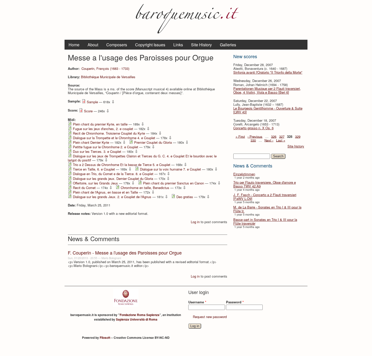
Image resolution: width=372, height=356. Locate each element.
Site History (201, 45)
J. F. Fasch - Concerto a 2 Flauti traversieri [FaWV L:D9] (264, 196)
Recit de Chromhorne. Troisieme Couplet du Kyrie (109, 133)
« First (240, 136)
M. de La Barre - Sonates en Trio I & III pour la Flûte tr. (267, 209)
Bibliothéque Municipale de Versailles (108, 76)
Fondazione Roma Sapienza (139, 314)
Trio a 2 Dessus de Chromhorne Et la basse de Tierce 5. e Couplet (121, 164)
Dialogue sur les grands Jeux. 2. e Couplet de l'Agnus (112, 196)
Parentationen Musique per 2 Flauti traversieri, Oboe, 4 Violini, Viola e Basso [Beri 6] (267, 90)
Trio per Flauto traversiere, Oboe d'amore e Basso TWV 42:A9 (264, 184)
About (93, 45)
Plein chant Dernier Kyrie (91, 142)
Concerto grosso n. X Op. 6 (253, 127)
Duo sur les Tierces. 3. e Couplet (97, 151)
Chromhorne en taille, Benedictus (145, 187)
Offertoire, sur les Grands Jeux (95, 183)
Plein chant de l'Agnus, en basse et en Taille (105, 192)
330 (253, 140)
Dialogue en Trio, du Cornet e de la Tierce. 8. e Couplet (113, 173)
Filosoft (105, 337)
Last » (280, 140)
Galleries (228, 45)
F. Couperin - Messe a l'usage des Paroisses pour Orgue (125, 252)
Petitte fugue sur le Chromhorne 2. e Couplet (105, 146)
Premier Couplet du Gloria (153, 142)
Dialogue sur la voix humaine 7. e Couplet (170, 169)
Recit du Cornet (84, 187)
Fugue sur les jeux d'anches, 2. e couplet (103, 128)
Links (178, 45)
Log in (195, 221)
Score (88, 111)
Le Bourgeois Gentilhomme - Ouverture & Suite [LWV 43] (267, 110)
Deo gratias (184, 196)
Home (74, 45)
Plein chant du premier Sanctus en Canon (173, 183)
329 (297, 136)
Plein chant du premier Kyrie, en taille (100, 124)
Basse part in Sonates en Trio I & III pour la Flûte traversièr (265, 221)
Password (235, 302)
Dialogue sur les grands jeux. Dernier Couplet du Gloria (113, 178)
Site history (295, 146)
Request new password (210, 316)
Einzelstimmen (244, 174)
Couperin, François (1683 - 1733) (105, 68)
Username (197, 302)
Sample (92, 101)
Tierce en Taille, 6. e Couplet (94, 169)
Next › (268, 140)
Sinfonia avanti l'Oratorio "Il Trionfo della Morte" (267, 72)
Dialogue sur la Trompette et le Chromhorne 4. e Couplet (114, 137)
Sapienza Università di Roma (136, 319)
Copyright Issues (150, 45)
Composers (116, 45)
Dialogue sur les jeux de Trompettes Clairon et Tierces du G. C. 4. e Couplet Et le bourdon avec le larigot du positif (142, 158)
